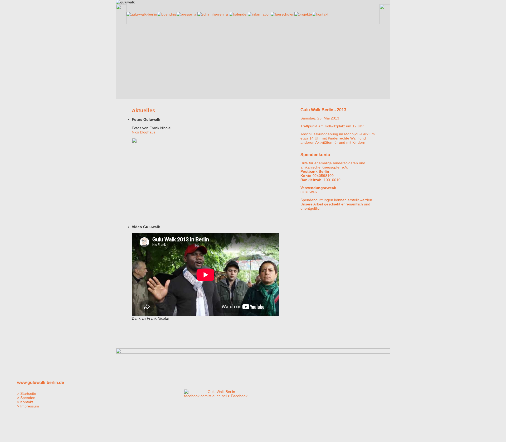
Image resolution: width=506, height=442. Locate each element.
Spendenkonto (315, 154)
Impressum (29, 406)
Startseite (28, 393)
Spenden (27, 398)
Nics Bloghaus (143, 132)
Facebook (239, 396)
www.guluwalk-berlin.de (40, 382)
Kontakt (26, 402)
